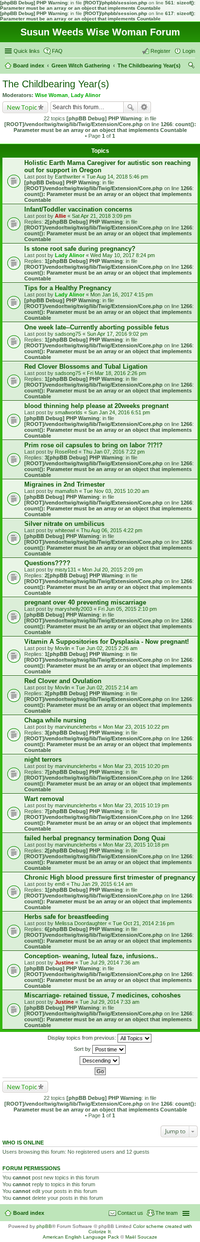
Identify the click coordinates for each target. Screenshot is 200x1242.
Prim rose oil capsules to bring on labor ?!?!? (93, 445)
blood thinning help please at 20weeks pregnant (96, 405)
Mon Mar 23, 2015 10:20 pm (136, 766)
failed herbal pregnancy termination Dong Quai (95, 838)
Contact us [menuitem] (130, 1213)
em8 (60, 884)
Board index (28, 1213)
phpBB (44, 1226)
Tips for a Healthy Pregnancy (67, 288)
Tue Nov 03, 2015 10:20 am (116, 491)
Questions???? (47, 563)
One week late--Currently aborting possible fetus (96, 327)
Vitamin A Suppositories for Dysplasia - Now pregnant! (106, 641)
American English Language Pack (81, 1237)
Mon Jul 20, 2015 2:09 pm (112, 569)
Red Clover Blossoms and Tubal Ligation (86, 366)
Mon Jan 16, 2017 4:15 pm (121, 294)
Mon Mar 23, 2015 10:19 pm (136, 805)
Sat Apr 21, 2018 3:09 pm (101, 216)
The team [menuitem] (166, 1213)
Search (130, 107)
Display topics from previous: (82, 1038)
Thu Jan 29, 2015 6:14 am (102, 884)
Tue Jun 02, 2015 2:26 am (106, 648)
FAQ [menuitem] (57, 51)
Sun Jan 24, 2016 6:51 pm (119, 412)
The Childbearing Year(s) (55, 84)
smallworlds (69, 412)
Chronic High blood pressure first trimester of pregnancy (109, 877)
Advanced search (144, 107)
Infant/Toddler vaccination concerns (78, 209)
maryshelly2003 (73, 609)
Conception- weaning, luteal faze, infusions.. (91, 956)
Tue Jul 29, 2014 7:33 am (109, 1002)
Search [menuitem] (191, 66)
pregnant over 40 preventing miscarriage (85, 602)
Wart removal (44, 798)
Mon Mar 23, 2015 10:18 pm (136, 845)
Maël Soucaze (141, 1237)
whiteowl (65, 530)
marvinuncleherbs (76, 727)
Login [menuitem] (189, 51)
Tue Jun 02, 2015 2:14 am (106, 687)
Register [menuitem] (160, 51)
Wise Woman (51, 95)
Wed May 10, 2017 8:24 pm (122, 255)
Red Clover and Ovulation (62, 681)
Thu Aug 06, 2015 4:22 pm (111, 530)
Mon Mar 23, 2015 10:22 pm (136, 727)
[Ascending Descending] (100, 1060)
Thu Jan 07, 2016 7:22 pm (114, 452)
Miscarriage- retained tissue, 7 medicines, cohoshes (102, 995)
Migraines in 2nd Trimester (64, 484)
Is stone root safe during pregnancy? (79, 248)
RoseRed (66, 452)
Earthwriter (68, 177)
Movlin (62, 648)
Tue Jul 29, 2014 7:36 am (109, 962)
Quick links (27, 51)
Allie (60, 216)
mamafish (66, 491)
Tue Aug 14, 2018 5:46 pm (117, 177)
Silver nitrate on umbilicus (64, 523)
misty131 (65, 569)
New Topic (22, 107)
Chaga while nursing (55, 720)
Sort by (83, 1049)
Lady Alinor (85, 95)
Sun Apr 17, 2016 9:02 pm (117, 334)
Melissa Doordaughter (81, 923)
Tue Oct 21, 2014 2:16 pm (143, 923)
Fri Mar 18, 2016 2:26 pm (116, 373)
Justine (64, 962)
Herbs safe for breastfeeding (66, 916)
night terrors (43, 759)
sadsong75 (68, 334)
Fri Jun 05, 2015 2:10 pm (127, 609)
